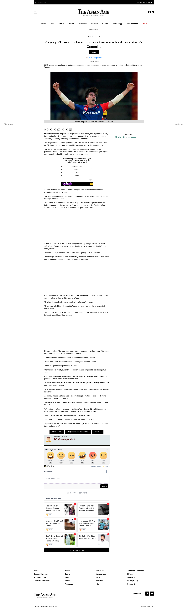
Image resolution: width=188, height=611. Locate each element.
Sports (105, 24)
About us (99, 581)
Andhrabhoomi (40, 577)
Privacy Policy (132, 581)
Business (83, 24)
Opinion (94, 24)
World (61, 24)
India (52, 24)
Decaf (98, 577)
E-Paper (130, 574)
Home (43, 24)
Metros (71, 24)
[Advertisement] (77, 226)
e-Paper (139, 2)
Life (97, 584)
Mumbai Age (101, 574)
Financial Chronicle (42, 581)
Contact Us (131, 584)
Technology (117, 24)
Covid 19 (98, 432)
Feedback (131, 577)
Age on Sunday (147, 2)
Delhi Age (100, 571)
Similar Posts (122, 137)
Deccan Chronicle (41, 574)
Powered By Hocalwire (147, 606)
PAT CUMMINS (57, 432)
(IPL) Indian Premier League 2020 (78, 432)
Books (67, 571)
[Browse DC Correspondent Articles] (48, 439)
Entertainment (132, 24)
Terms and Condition (135, 571)
